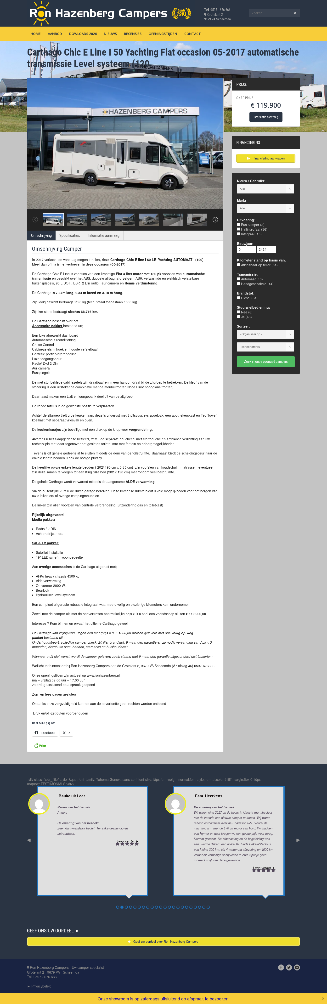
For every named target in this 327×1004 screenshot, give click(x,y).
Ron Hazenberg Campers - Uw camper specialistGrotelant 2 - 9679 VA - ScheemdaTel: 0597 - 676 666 (65, 972)
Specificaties (69, 235)
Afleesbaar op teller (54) (259, 264)
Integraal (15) (251, 234)
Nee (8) (246, 312)
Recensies (132, 33)
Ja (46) (246, 316)
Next (215, 220)
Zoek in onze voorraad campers (266, 361)
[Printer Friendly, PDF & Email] (40, 745)
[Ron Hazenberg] (111, 12)
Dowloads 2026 (83, 33)
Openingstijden (163, 33)
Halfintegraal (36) (253, 229)
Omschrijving (41, 235)
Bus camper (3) (252, 224)
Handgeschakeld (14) (257, 283)
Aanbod (55, 33)
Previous (35, 220)
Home (36, 33)
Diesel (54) (249, 297)
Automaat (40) (251, 279)
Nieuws (110, 33)
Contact (192, 33)
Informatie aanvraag (103, 235)
